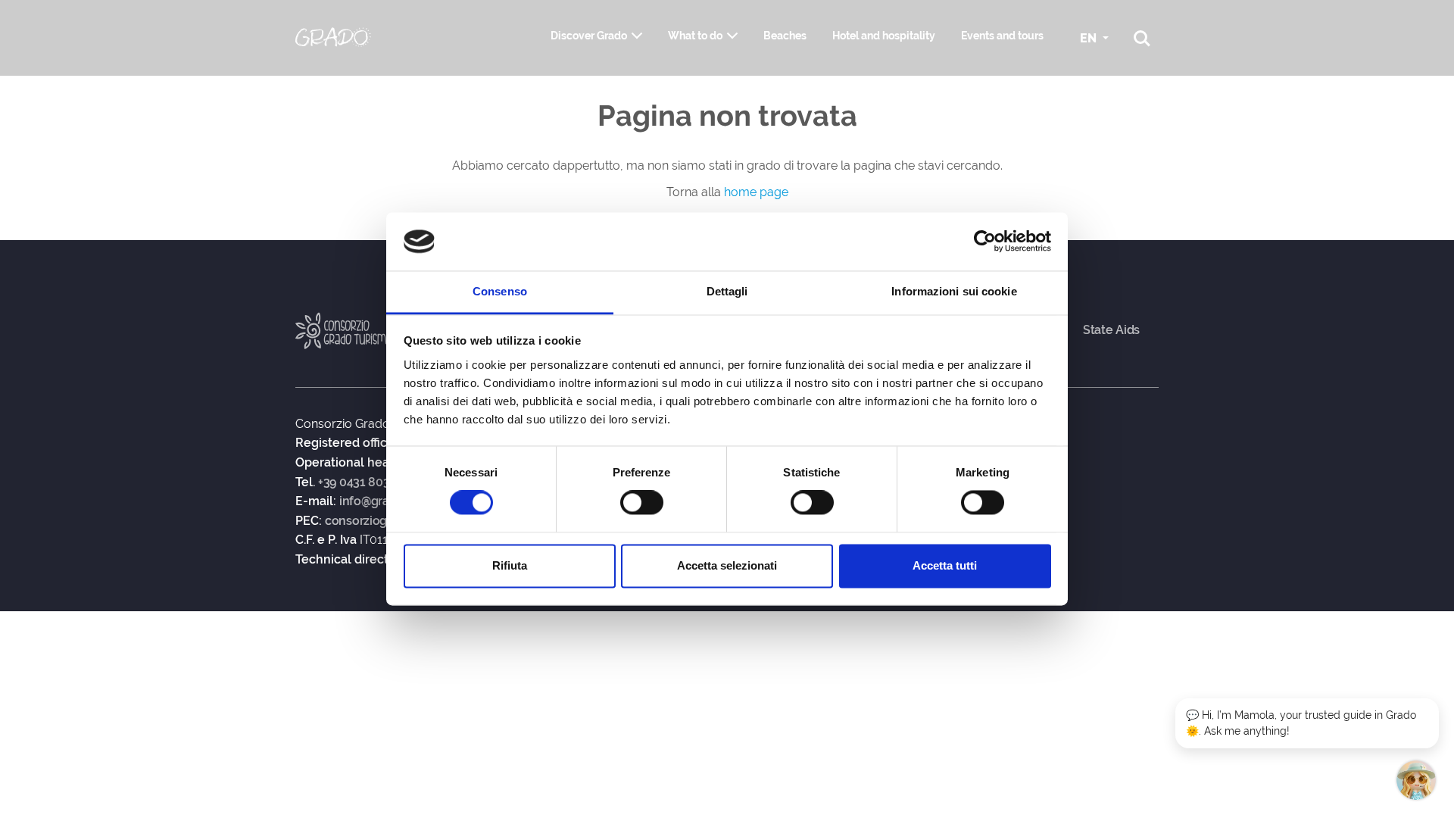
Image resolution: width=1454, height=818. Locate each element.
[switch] (641, 503)
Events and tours (1002, 36)
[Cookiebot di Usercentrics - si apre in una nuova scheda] (985, 241)
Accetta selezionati (727, 565)
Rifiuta (509, 565)
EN (1090, 38)
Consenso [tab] (500, 291)
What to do (695, 36)
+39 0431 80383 (361, 482)
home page (756, 192)
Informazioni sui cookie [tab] (953, 291)
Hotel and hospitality (883, 36)
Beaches (785, 36)
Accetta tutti (945, 565)
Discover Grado (589, 36)
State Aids (1111, 330)
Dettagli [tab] (727, 291)
